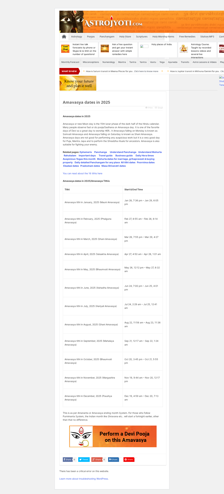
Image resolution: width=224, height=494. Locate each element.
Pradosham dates (90, 165)
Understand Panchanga (123, 152)
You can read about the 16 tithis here (82, 173)
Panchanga (100, 152)
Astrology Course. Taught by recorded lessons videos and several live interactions (201, 51)
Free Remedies (187, 36)
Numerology (108, 62)
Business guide (124, 155)
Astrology (76, 36)
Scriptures (141, 36)
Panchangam (107, 36)
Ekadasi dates (71, 165)
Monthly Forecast (70, 62)
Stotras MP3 (207, 36)
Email (160, 107)
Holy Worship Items (163, 36)
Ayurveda (172, 62)
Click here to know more (146, 71)
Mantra (122, 62)
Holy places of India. (162, 44)
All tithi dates (128, 162)
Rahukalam (70, 155)
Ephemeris (86, 152)
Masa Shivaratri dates (114, 165)
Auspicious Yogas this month (79, 159)
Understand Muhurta (150, 152)
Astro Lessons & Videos (205, 62)
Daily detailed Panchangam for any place (97, 162)
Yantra (143, 62)
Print (150, 107)
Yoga (162, 62)
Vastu (153, 62)
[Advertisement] (157, 83)
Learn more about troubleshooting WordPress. (84, 478)
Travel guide (105, 155)
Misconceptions (91, 62)
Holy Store (125, 36)
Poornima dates (146, 162)
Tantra (132, 62)
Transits (185, 62)
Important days (87, 155)
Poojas (91, 36)
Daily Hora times (145, 155)
